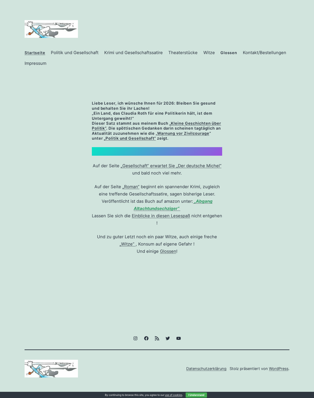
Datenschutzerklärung (206, 368)
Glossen (168, 251)
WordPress (278, 368)
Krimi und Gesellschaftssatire (133, 52)
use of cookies (173, 395)
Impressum (35, 63)
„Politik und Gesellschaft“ (130, 138)
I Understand (196, 395)
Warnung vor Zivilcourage (183, 133)
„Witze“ (128, 244)
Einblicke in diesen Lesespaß (161, 215)
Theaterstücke (183, 52)
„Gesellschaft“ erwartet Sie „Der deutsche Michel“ (171, 165)
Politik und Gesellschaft (74, 52)
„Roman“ (130, 186)
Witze (209, 52)
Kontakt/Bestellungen (264, 52)
